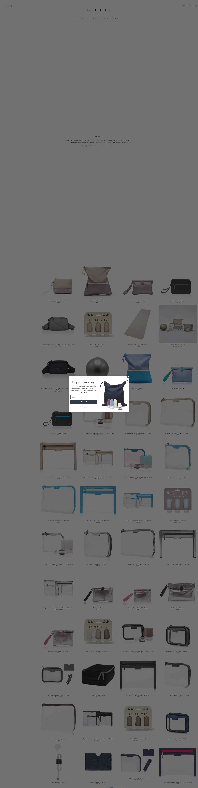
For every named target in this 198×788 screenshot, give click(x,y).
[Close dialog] (127, 377)
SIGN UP (84, 402)
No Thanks (84, 407)
